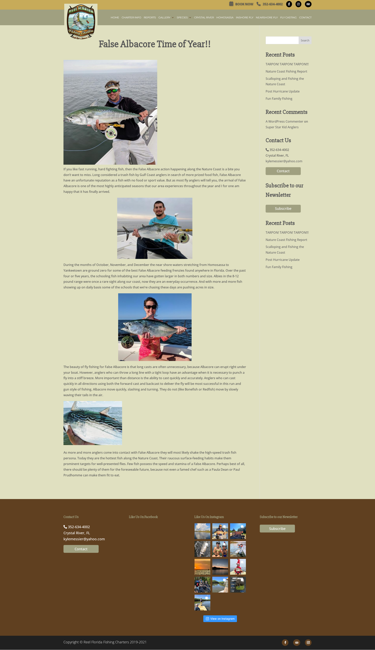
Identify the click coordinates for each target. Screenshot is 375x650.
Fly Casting (288, 17)
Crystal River (204, 17)
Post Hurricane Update (283, 91)
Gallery (164, 17)
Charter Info (131, 17)
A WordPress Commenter (284, 121)
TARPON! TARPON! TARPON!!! (287, 64)
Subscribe (283, 208)
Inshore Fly (244, 17)
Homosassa (224, 17)
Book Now (244, 4)
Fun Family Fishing (279, 98)
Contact (305, 17)
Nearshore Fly (267, 17)
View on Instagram (222, 618)
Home (115, 17)
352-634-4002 (272, 4)
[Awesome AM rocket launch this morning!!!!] (220, 567)
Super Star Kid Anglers (282, 127)
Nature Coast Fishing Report (286, 71)
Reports (150, 17)
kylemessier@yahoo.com (284, 161)
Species (182, 17)
